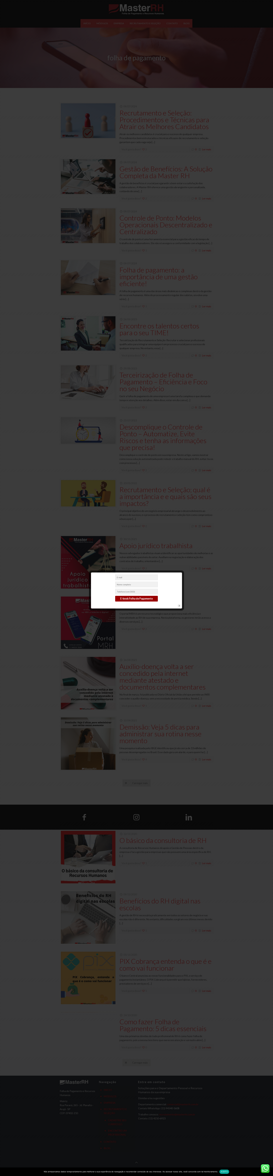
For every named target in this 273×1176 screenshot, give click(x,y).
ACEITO (224, 1171)
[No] (269, 1171)
